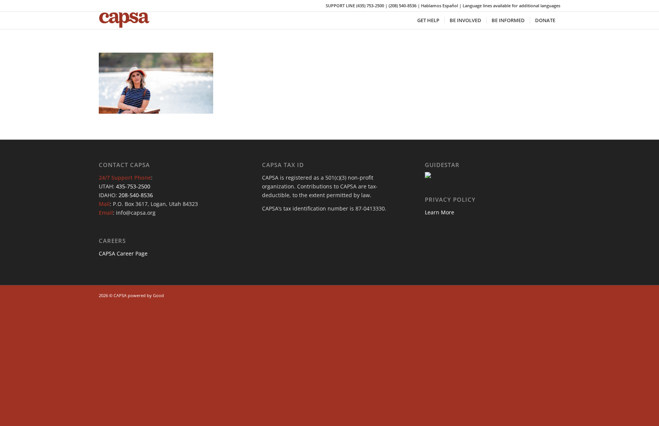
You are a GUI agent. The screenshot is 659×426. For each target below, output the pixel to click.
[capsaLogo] (129, 20)
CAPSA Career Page (123, 253)
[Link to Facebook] (520, 295)
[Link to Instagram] (531, 295)
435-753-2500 (133, 186)
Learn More (439, 212)
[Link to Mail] (554, 295)
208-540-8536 (136, 195)
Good (158, 295)
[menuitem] (428, 20)
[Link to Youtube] (543, 295)
